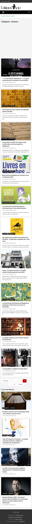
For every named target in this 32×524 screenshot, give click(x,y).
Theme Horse (18, 519)
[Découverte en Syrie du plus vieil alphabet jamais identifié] (16, 99)
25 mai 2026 (5, 473)
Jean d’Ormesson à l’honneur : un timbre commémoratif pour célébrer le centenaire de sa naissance (15, 441)
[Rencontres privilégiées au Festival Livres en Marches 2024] (16, 164)
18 (14, 384)
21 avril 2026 (5, 82)
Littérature (11, 105)
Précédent (5, 381)
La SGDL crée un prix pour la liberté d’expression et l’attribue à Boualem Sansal (13, 470)
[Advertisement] (16, 41)
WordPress (22, 521)
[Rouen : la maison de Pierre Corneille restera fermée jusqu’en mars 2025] (16, 259)
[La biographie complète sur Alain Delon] (16, 358)
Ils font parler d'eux (13, 334)
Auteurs (5, 74)
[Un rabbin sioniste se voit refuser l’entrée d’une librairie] (16, 327)
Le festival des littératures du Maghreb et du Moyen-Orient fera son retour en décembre (15, 305)
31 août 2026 (5, 415)
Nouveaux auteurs (13, 74)
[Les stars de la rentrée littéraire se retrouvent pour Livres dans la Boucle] (16, 195)
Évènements (11, 138)
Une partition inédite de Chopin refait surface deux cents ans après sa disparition (14, 144)
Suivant (20, 384)
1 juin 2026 (5, 444)
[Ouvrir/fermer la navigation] (3, 12)
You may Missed (8, 389)
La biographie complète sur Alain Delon (14, 369)
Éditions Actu (19, 515)
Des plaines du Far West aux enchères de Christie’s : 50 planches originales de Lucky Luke (16, 239)
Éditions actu (12, 82)
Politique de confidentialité (15, 517)
